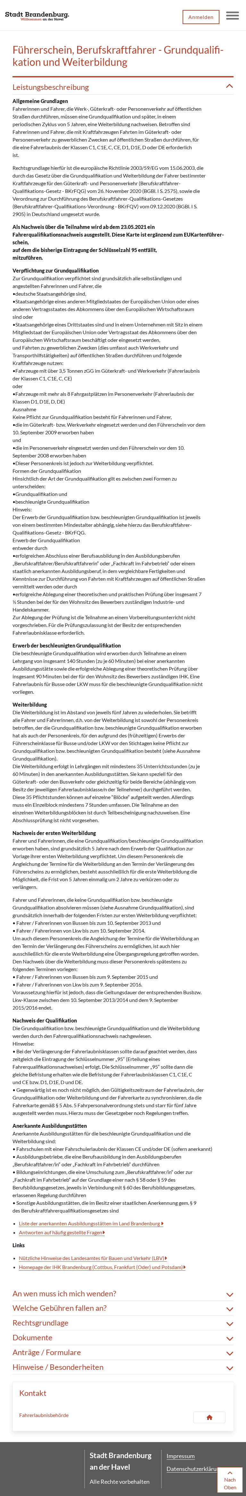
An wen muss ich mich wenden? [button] (64, 1293)
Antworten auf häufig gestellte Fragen (60, 1232)
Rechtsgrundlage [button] (40, 1322)
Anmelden (201, 17)
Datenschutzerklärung (195, 1468)
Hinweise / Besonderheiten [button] (57, 1366)
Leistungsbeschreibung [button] (50, 87)
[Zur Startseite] (37, 15)
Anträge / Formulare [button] (46, 1352)
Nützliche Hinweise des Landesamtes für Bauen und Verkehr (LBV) (91, 1258)
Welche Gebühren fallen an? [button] (59, 1307)
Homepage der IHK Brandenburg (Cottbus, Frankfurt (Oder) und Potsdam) (101, 1267)
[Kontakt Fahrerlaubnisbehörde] (209, 1417)
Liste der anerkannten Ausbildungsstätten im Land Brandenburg (90, 1223)
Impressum (181, 1455)
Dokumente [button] (32, 1337)
